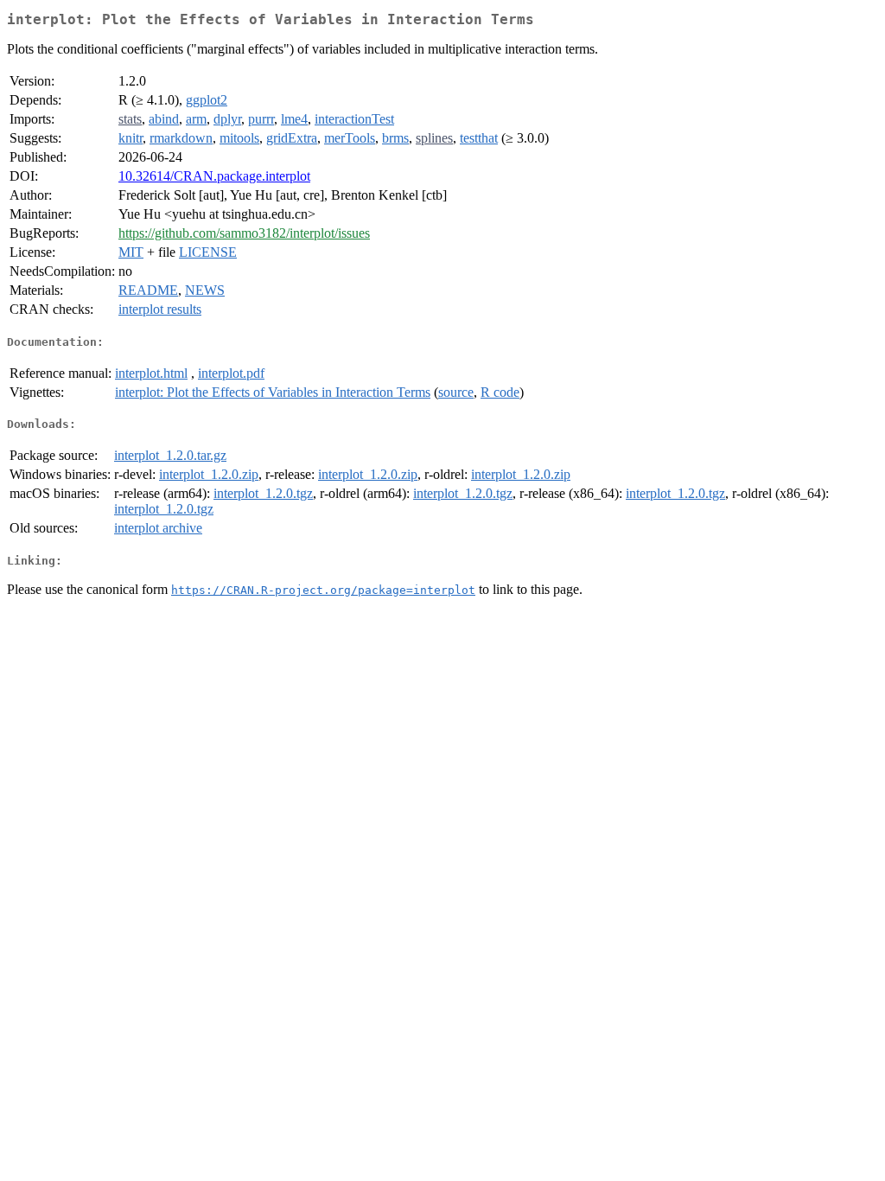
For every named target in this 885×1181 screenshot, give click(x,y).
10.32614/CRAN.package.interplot (214, 176)
